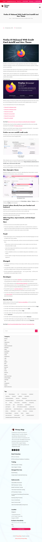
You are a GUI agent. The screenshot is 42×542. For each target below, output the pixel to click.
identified (20, 279)
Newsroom (6, 367)
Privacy (5, 370)
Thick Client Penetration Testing (18, 489)
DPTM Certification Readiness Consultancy (20, 459)
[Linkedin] (16, 450)
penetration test (31, 406)
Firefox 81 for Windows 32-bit (10, 109)
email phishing (24, 402)
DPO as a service (17, 402)
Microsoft (6, 365)
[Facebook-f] (12, 450)
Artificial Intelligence (12, 394)
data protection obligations (10, 400)
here (21, 129)
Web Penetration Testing (16, 484)
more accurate (9, 294)
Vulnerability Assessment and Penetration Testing (13, 417)
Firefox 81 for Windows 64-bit (10, 107)
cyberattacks (31, 394)
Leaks (5, 358)
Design (5, 349)
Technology (6, 379)
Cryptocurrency (6, 342)
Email (12, 524)
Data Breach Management (9, 398)
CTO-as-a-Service (24, 394)
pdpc (14, 406)
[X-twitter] (14, 450)
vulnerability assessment (30, 415)
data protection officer (19, 400)
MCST (5, 363)
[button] (40, 7)
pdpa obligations (27, 404)
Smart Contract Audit (7, 376)
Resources (6, 372)
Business (5, 338)
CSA (18, 394)
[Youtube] (18, 450)
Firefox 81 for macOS (8, 111)
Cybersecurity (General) (8, 345)
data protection (24, 398)
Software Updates (7, 377)
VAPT (23, 415)
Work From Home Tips (8, 386)
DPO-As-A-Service (15, 456)
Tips (5, 381)
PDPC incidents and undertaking (22, 406)
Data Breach (6, 347)
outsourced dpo (8, 404)
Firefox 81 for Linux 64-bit (9, 113)
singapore (27, 413)
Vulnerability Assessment (16, 482)
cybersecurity (7, 396)
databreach (20, 396)
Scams (5, 374)
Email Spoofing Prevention (16, 497)
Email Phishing (6, 351)
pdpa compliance (20, 404)
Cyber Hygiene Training (16, 467)
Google (5, 354)
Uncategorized (6, 383)
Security (22, 413)
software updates (16, 415)
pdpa (14, 404)
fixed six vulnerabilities (23, 302)
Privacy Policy (24, 538)
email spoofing (31, 402)
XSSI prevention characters (22, 283)
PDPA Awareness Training (16, 464)
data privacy (17, 398)
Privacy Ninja (6, 6)
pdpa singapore (8, 406)
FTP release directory (18, 125)
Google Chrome (6, 356)
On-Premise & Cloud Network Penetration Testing (20, 495)
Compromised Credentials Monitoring (19, 475)
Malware (5, 361)
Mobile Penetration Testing (17, 487)
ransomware (16, 413)
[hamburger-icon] (40, 4)
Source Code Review (15, 500)
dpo (6, 402)
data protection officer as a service (31, 400)
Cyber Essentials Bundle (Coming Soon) (19, 504)
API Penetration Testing (16, 492)
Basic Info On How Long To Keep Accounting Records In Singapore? (21, 121)
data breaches (27, 396)
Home (10, 18)
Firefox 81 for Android (8, 118)
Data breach (14, 396)
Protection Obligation (9, 413)
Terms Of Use (18, 538)
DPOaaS (10, 402)
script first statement (18, 288)
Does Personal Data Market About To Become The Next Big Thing (21, 324)
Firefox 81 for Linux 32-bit (9, 116)
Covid (5, 340)
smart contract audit (8, 415)
